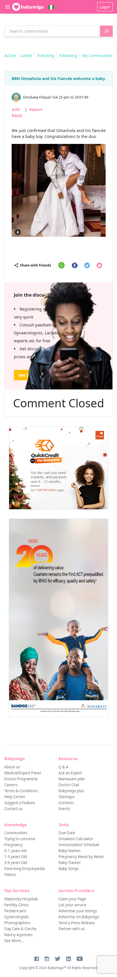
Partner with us (71, 928)
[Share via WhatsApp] (61, 265)
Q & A (63, 767)
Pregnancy (13, 844)
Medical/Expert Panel (22, 772)
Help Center (14, 796)
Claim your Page (72, 898)
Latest (26, 55)
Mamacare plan (71, 778)
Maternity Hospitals (21, 898)
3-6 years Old (15, 862)
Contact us (13, 808)
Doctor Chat (68, 784)
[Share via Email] (99, 265)
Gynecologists (16, 916)
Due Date (66, 832)
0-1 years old (15, 850)
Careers (11, 784)
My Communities (98, 55)
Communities (15, 832)
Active (10, 55)
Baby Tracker (69, 862)
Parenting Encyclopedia (24, 868)
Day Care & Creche (20, 928)
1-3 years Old (15, 856)
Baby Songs (68, 868)
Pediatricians (15, 910)
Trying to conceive (19, 838)
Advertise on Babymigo (78, 916)
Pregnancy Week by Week (81, 856)
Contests (66, 802)
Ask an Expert (70, 772)
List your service (72, 904)
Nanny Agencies (18, 934)
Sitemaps (66, 796)
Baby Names (69, 850)
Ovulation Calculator (75, 838)
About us (12, 767)
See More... (14, 940)
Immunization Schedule (78, 844)
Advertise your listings (77, 910)
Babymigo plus (71, 790)
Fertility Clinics (16, 904)
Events (64, 808)
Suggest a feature (19, 802)
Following (68, 55)
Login (105, 7)
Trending (45, 55)
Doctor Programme (21, 778)
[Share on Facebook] (75, 265)
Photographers (17, 922)
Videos (10, 874)
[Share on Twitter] (87, 265)
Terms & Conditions (21, 790)
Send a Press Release (76, 922)
